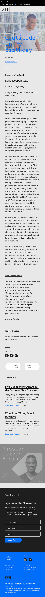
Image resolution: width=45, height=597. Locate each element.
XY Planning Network (33, 590)
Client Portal (24, 4)
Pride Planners (11, 592)
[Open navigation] (42, 9)
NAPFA (24, 590)
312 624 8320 (7, 4)
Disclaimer (9, 567)
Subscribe (11, 540)
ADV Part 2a (9, 565)
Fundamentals (11, 62)
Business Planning (13, 405)
